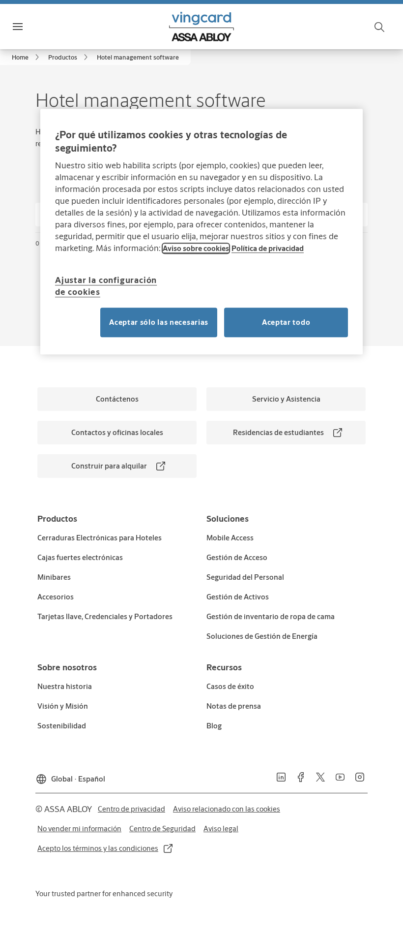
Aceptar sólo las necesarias (158, 322)
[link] (27, 57)
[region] (201, 231)
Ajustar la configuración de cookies (106, 285)
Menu (35, 26)
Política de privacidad (267, 248)
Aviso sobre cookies (196, 248)
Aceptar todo (286, 322)
